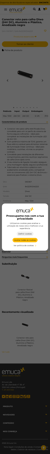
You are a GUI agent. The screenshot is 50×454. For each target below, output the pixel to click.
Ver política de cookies (24, 245)
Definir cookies (25, 234)
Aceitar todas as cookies (25, 240)
